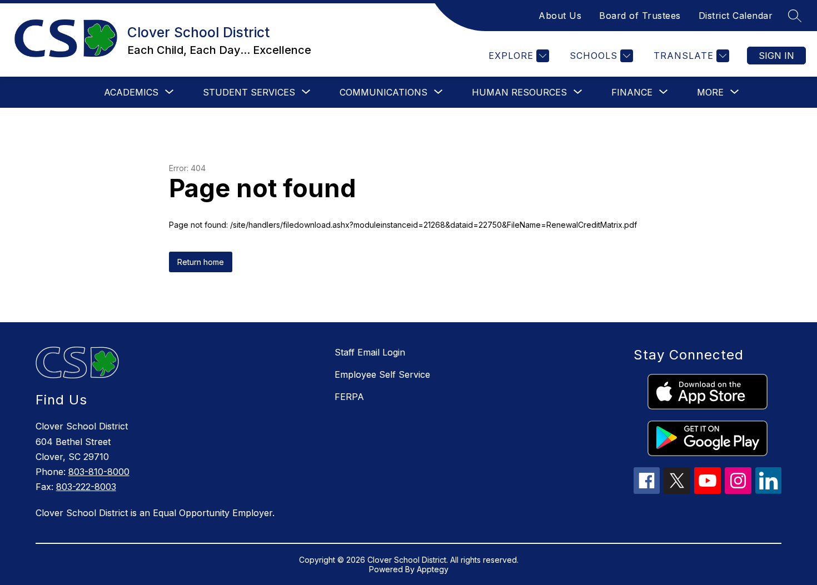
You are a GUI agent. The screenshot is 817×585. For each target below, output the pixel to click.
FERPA (349, 396)
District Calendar (736, 15)
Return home (200, 262)
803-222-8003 (86, 486)
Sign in (776, 55)
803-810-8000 (98, 471)
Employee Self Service (382, 374)
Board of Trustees (640, 15)
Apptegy (433, 569)
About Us (560, 15)
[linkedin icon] (768, 490)
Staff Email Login (370, 352)
